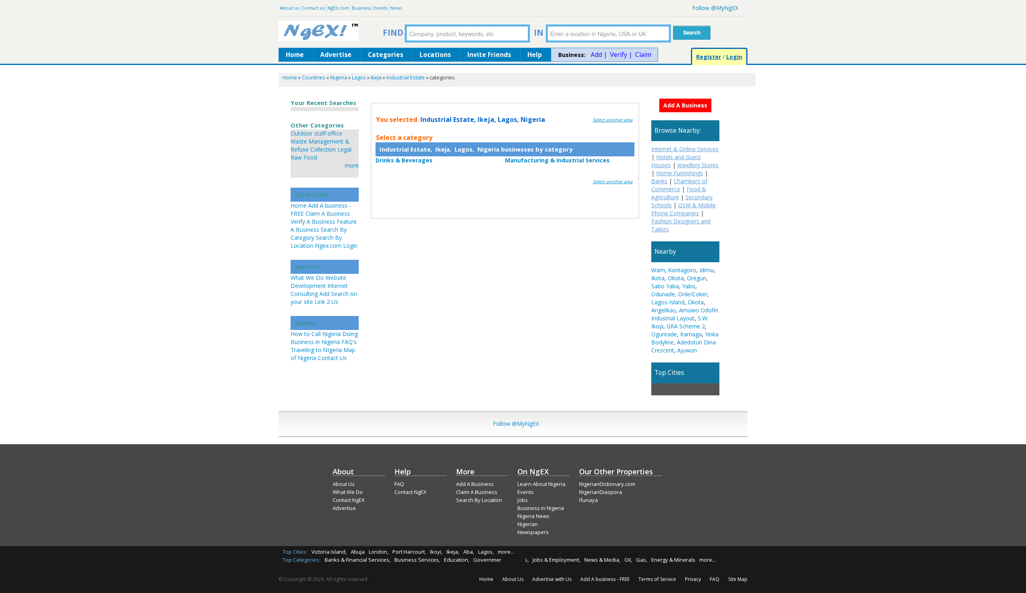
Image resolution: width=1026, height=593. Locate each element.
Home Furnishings (679, 173)
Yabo (688, 286)
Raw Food (304, 157)
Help (534, 55)
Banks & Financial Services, (357, 559)
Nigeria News (533, 516)
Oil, (628, 559)
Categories (385, 55)
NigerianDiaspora (600, 492)
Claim (643, 55)
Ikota (657, 278)
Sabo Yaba (665, 286)
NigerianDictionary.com (607, 484)
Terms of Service (657, 579)
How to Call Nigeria (316, 334)
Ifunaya (588, 500)
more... (506, 551)
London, (378, 551)
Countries (313, 77)
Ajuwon (687, 350)
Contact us (313, 8)
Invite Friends (489, 55)
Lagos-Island (668, 302)
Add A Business (475, 484)
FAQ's (349, 342)
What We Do (307, 277)
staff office (328, 133)
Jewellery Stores (698, 165)
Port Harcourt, (409, 551)
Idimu (706, 270)
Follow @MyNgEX (715, 8)
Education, (456, 559)
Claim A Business (327, 213)
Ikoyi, (436, 551)
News (396, 8)
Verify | (621, 55)
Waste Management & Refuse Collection (320, 145)
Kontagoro (682, 270)
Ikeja (376, 77)
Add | (599, 55)
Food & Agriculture (678, 193)
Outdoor (302, 133)
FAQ (399, 484)
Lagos (359, 77)
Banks (659, 181)
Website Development (318, 281)
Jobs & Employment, (556, 559)
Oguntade (664, 334)
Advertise (335, 55)
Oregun (696, 278)
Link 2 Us (326, 302)
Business (361, 8)
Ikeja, (452, 551)
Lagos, (486, 551)
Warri (658, 270)
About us (289, 8)
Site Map (737, 579)
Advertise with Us (552, 579)
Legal (344, 149)
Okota (676, 278)
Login (734, 57)
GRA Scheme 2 (685, 326)
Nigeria (338, 77)
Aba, (468, 551)
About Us (344, 484)
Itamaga (691, 334)
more (352, 165)
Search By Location (479, 500)
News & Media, (602, 559)
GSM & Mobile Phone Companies (683, 209)
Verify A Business (313, 221)
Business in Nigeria (540, 508)
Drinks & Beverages (404, 160)
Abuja (358, 551)
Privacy (693, 579)
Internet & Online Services (685, 149)
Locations (435, 55)
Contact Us (332, 358)
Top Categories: (302, 559)
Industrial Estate (405, 77)
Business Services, (417, 559)
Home (295, 55)
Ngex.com (328, 245)
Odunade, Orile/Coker (679, 294)
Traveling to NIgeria (316, 350)
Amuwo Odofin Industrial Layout (684, 314)
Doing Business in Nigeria (324, 338)
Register (708, 57)
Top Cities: (295, 551)
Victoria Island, (329, 551)
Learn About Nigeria (541, 484)
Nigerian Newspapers (533, 528)
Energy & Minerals (673, 559)
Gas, (641, 559)
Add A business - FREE (605, 579)
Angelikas (663, 310)
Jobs (522, 500)
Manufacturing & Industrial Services (557, 160)
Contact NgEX (349, 500)
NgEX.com (338, 8)
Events (381, 8)
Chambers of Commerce (679, 185)
